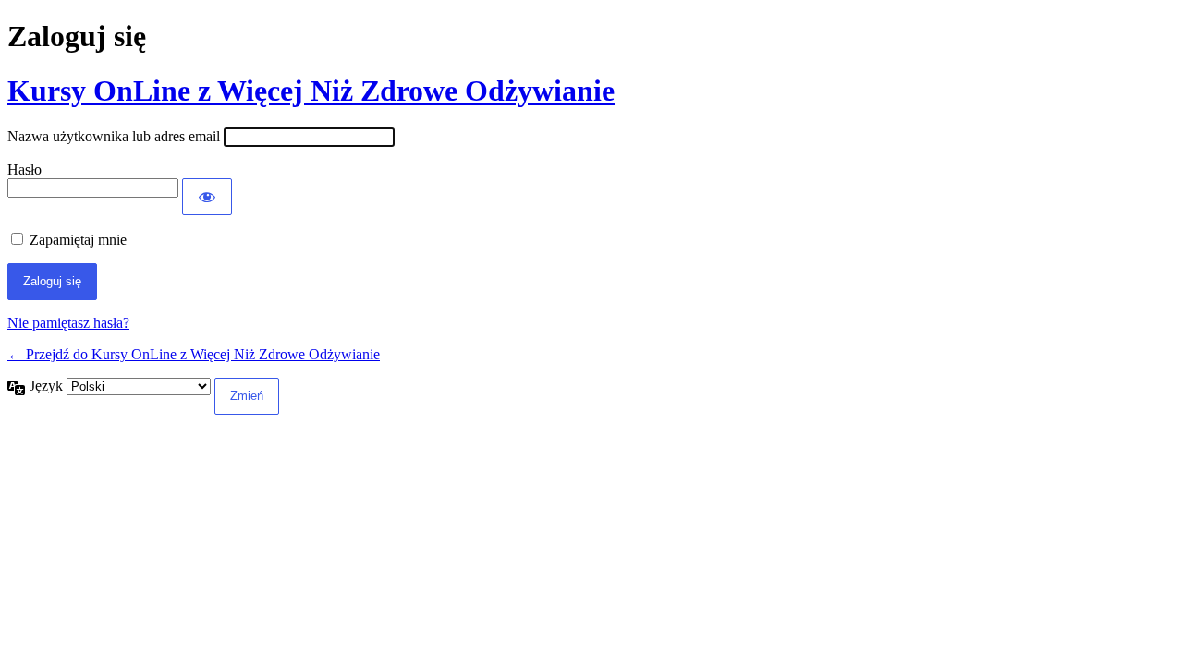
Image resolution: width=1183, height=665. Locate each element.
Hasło (24, 169)
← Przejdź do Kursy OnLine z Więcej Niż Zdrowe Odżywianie (193, 354)
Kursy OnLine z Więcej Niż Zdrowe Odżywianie (311, 90)
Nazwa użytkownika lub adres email (113, 136)
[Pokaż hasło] (207, 196)
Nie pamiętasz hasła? (68, 323)
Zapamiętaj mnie (78, 240)
